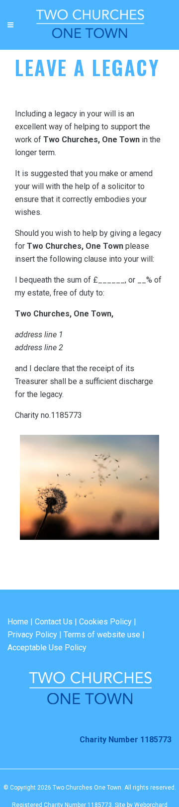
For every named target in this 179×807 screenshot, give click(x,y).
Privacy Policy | (34, 634)
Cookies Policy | (107, 621)
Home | (20, 621)
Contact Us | (56, 621)
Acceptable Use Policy (47, 647)
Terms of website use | (104, 634)
